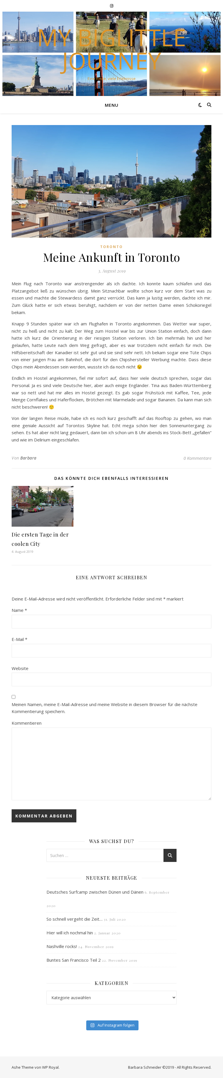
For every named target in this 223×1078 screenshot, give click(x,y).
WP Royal (50, 1067)
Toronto (111, 246)
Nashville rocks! (61, 946)
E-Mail (19, 639)
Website (20, 668)
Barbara (28, 458)
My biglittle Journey (111, 49)
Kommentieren (27, 723)
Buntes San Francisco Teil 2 (73, 960)
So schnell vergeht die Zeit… (74, 919)
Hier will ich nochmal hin (69, 933)
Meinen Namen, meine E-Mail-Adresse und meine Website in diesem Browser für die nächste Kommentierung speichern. (104, 707)
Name (19, 610)
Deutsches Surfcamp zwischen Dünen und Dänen (94, 892)
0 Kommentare (197, 458)
